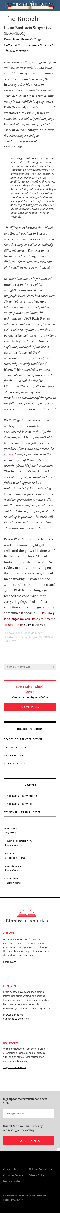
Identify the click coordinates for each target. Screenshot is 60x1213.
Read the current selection (23, 739)
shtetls (9, 454)
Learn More (9, 961)
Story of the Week (35, 625)
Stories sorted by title (19, 804)
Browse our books (13, 1014)
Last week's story (16, 747)
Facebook (9, 857)
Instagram (20, 857)
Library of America (13, 845)
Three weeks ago (15, 763)
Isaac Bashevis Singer (29, 632)
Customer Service (13, 1175)
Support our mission (14, 1067)
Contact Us (9, 1169)
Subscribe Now (30, 707)
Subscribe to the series (16, 1018)
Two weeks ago (14, 755)
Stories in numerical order (22, 812)
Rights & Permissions (40, 1169)
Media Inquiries (11, 1181)
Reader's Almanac (12, 882)
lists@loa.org (10, 832)
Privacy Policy (36, 1175)
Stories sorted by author (21, 795)
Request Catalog (28, 1140)
